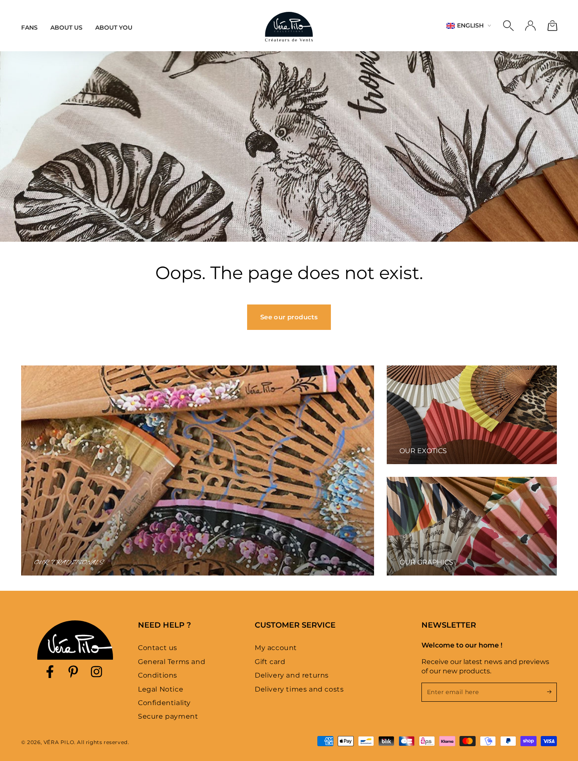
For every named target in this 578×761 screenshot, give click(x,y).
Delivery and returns (292, 675)
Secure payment (168, 716)
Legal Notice (160, 689)
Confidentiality (164, 703)
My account (276, 648)
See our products (289, 317)
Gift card (270, 662)
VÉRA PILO (59, 742)
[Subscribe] (552, 692)
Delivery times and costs (299, 689)
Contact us (157, 648)
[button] (508, 26)
